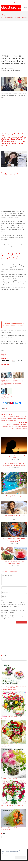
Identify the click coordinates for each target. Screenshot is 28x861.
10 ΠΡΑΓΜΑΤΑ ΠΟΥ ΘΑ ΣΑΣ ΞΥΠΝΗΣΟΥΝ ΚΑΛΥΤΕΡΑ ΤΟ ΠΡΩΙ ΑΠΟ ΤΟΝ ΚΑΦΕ (14, 516)
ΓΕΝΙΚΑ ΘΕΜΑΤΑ (7, 70)
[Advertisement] (14, 40)
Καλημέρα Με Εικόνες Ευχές (14, 496)
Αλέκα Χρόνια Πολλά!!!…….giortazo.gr (9, 778)
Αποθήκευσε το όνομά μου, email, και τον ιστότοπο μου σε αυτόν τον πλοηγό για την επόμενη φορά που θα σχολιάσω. (13, 604)
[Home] (1, 17)
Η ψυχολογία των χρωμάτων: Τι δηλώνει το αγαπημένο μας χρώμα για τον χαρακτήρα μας (14, 540)
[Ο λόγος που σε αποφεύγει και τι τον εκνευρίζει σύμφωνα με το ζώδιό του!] (18, 375)
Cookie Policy (5, 855)
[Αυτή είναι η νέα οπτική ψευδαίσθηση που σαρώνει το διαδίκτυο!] (6, 391)
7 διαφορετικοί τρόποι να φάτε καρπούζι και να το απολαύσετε (14, 562)
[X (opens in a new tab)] (12, 2)
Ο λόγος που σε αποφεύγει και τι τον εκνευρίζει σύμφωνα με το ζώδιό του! (18, 381)
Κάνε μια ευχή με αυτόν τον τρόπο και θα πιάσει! (14, 456)
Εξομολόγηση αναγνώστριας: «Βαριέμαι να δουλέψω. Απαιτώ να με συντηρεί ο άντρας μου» (6, 382)
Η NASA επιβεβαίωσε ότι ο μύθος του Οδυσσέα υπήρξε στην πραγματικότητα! (14, 464)
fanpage (3, 354)
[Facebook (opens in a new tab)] (14, 2)
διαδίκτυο (6, 408)
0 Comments (18, 70)
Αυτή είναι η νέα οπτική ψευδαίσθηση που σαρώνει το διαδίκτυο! (6, 397)
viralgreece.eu (5, 356)
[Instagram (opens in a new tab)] (16, 2)
